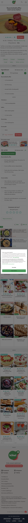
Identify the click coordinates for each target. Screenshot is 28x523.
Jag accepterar (14, 270)
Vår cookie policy (16, 257)
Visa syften (14, 267)
